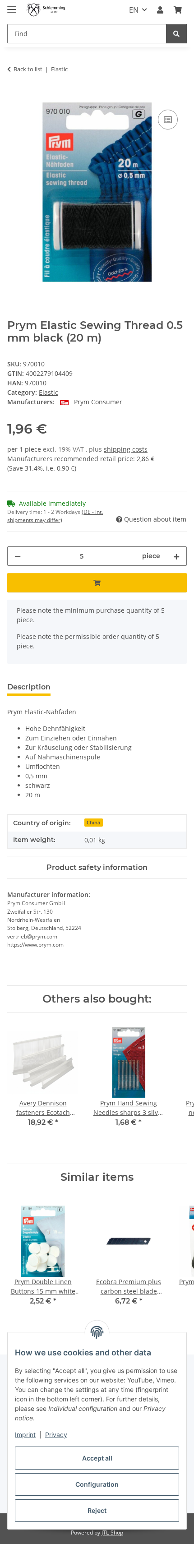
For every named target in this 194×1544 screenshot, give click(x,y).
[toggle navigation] (11, 5)
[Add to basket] (14, 97)
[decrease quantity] (18, 556)
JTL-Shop (112, 1532)
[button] (160, 10)
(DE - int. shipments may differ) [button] (55, 516)
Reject (97, 1510)
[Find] (176, 33)
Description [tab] (29, 687)
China (93, 822)
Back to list (28, 69)
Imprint (25, 1434)
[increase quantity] (176, 556)
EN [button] (134, 10)
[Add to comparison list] (168, 119)
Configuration (97, 1484)
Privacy (56, 1434)
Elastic (48, 392)
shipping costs (126, 449)
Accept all (97, 1458)
